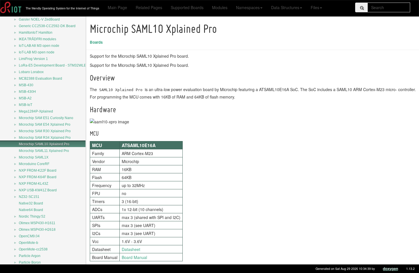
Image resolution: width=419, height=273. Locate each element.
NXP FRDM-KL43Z (33, 184)
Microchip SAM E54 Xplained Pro (44, 125)
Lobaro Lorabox (31, 72)
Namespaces (248, 7)
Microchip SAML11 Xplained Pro (44, 151)
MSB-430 (26, 85)
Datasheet (131, 249)
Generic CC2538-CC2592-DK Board (47, 26)
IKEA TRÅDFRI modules (37, 39)
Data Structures (285, 7)
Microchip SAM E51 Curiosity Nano (46, 118)
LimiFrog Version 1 (33, 59)
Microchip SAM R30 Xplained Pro (45, 131)
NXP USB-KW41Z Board (38, 190)
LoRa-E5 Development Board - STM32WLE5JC (55, 65)
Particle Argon (29, 256)
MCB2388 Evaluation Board (40, 79)
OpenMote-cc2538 (33, 249)
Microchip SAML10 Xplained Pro (44, 144)
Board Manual (134, 257)
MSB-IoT (25, 105)
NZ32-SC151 (29, 197)
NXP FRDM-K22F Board (37, 170)
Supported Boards (187, 7)
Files (315, 7)
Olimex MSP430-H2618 (37, 230)
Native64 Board (31, 210)
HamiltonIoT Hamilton (35, 33)
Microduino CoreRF (34, 164)
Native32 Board (31, 203)
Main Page (117, 7)
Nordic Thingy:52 (32, 216)
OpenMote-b (28, 243)
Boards (96, 42)
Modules (219, 7)
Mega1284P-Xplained (36, 111)
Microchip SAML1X (33, 157)
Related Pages (149, 7)
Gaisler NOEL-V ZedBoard (39, 19)
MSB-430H (27, 92)
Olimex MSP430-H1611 (37, 223)
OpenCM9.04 (29, 236)
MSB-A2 (25, 98)
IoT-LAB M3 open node (36, 52)
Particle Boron (30, 262)
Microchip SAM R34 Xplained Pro (45, 138)
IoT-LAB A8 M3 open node (39, 46)
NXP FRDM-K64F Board (37, 177)
